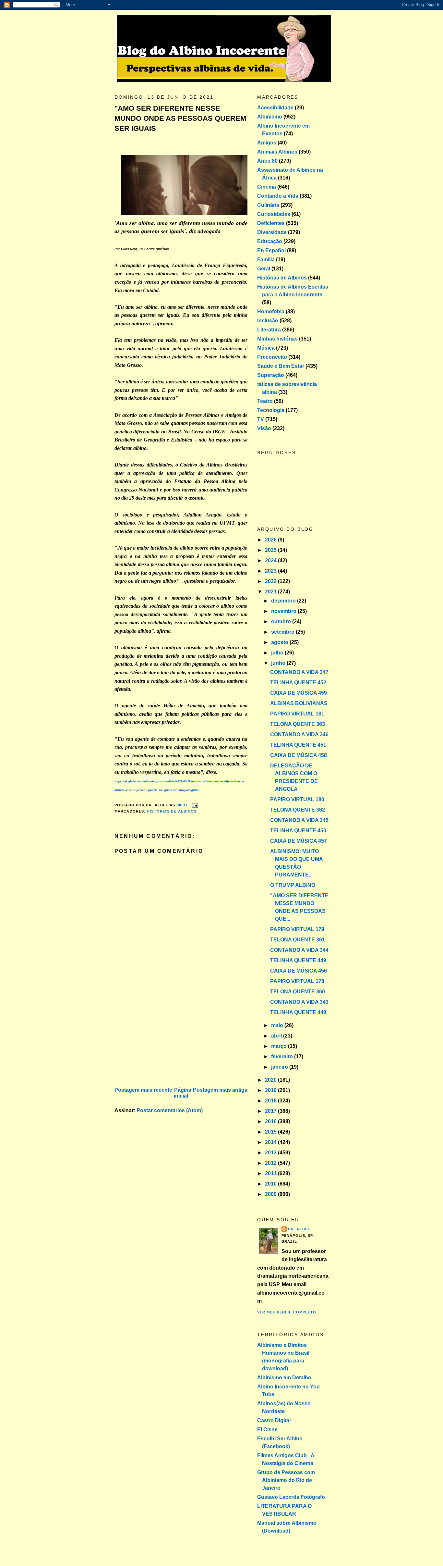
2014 (271, 1142)
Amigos (266, 142)
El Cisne (267, 1429)
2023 (271, 571)
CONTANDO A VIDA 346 (299, 734)
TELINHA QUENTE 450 (298, 830)
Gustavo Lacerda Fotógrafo (291, 1497)
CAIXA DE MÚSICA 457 (298, 841)
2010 (271, 1184)
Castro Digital (274, 1420)
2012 (271, 1163)
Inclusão (267, 320)
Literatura (269, 329)
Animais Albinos (277, 152)
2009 (271, 1194)
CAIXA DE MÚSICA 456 (298, 971)
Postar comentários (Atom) (170, 1110)
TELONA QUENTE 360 (297, 991)
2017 (271, 1111)
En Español (271, 250)
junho (279, 663)
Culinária (268, 205)
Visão (264, 428)
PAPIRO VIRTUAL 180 (297, 799)
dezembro (284, 600)
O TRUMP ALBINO (292, 885)
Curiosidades (273, 214)
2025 (271, 550)
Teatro (265, 401)
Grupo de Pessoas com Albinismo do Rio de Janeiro (286, 1480)
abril (277, 1035)
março (279, 1046)
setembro (283, 632)
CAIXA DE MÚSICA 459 (298, 693)
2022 (271, 581)
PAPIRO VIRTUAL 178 (297, 981)
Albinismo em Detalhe (284, 1377)
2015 (271, 1132)
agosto (280, 642)
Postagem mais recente (143, 1090)
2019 (271, 1090)
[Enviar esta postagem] (194, 805)
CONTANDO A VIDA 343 (299, 1002)
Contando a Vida (277, 196)
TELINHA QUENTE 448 (298, 1012)
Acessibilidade (275, 107)
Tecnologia (270, 410)
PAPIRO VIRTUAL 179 (297, 929)
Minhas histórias (277, 339)
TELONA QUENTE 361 (297, 939)
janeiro (280, 1067)
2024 (271, 560)
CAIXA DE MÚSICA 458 (298, 755)
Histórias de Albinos (172, 811)
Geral (263, 268)
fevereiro (282, 1056)
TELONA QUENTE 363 (297, 724)
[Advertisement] (163, 1040)
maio (277, 1025)
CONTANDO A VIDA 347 (299, 672)
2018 (271, 1100)
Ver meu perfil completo (286, 1312)
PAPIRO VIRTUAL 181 (297, 713)
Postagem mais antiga (220, 1090)
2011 (271, 1173)
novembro (284, 611)
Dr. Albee (299, 1229)
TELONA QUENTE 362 (297, 810)
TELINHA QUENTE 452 (298, 682)
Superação (270, 375)
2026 (271, 539)
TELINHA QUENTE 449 (298, 960)
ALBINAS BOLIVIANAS (299, 703)
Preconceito (272, 357)
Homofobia (270, 311)
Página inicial (182, 1093)
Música (266, 348)
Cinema (266, 187)
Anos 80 (267, 161)
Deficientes (271, 223)
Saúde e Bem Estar (280, 366)
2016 (271, 1121)
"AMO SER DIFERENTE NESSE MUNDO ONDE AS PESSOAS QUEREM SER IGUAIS (180, 118)
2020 (271, 1080)
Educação (269, 241)
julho (278, 652)
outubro (281, 621)
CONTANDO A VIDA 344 (299, 950)
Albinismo (269, 116)
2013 (271, 1152)
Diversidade (272, 232)
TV (260, 419)
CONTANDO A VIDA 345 (299, 820)
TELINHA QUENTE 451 (298, 745)
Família (266, 259)
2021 (271, 591)
